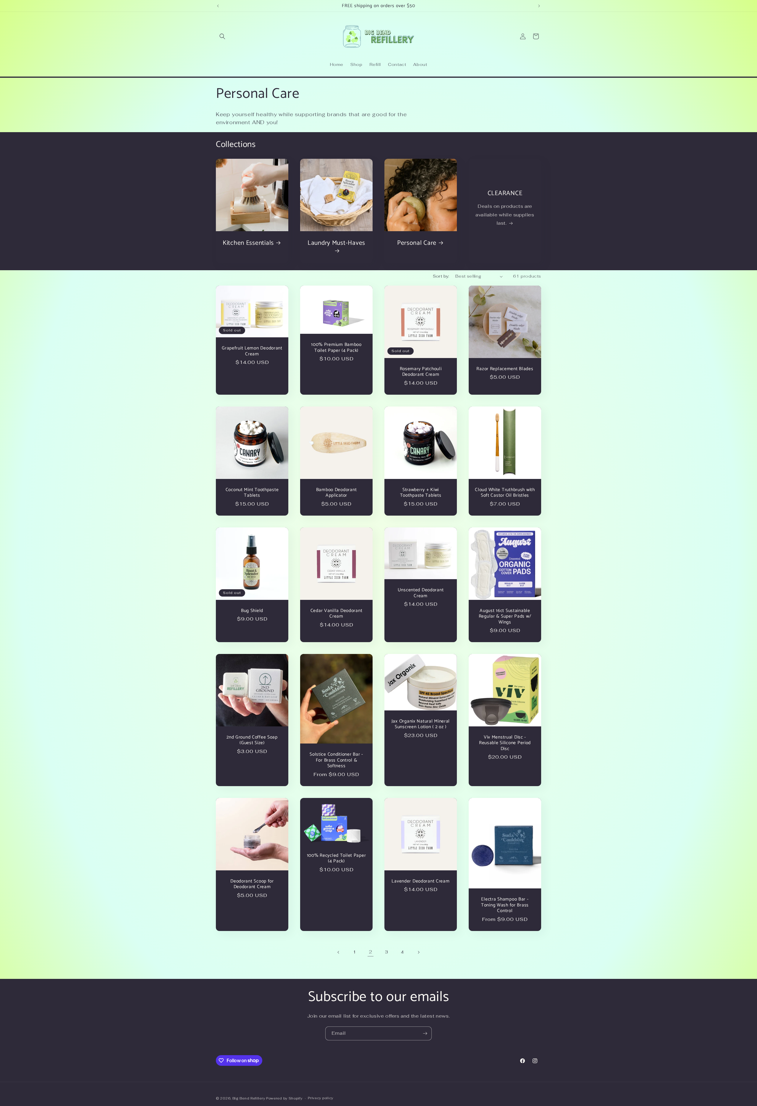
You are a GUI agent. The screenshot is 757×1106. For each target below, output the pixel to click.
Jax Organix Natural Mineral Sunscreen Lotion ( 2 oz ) (421, 724)
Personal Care (416, 243)
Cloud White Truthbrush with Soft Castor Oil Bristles (505, 492)
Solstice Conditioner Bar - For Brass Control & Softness (336, 760)
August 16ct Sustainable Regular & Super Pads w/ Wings (505, 616)
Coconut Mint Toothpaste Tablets (252, 492)
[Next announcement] (539, 6)
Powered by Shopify (284, 1098)
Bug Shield (252, 610)
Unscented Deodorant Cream (421, 593)
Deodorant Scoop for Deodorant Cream (252, 884)
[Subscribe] (424, 1033)
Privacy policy (320, 1098)
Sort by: (441, 276)
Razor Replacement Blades (504, 369)
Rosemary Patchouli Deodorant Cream (421, 372)
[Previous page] (338, 952)
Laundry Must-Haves (336, 243)
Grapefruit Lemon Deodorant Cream (252, 351)
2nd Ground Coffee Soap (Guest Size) (252, 740)
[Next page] (418, 952)
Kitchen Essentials (248, 243)
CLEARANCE (505, 193)
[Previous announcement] (217, 6)
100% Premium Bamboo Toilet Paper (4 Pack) (336, 347)
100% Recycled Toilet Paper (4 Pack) (336, 858)
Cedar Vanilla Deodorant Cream (336, 613)
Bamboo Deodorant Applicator (336, 492)
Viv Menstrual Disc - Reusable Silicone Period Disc (505, 743)
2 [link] (370, 952)
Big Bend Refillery (248, 1098)
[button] (222, 36)
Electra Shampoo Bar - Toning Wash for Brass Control (505, 905)
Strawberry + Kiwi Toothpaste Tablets (420, 492)
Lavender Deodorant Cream (420, 881)
